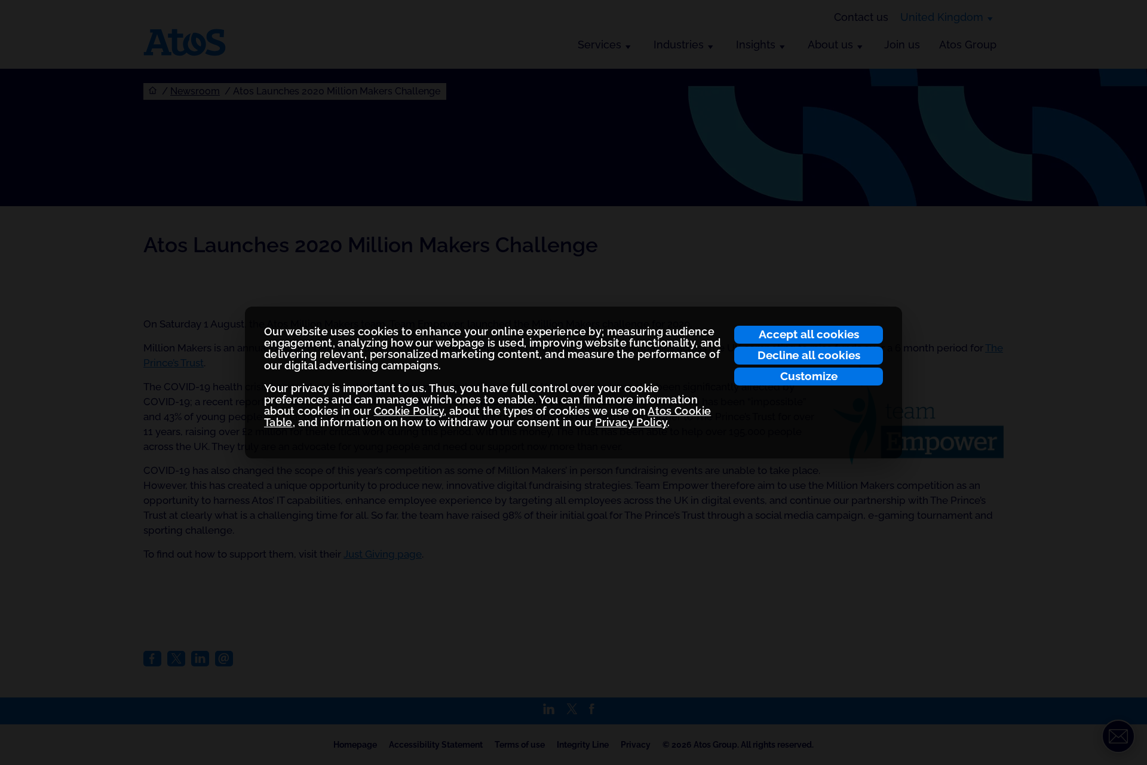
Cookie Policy (409, 411)
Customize (809, 375)
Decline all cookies (808, 355)
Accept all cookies (809, 334)
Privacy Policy (631, 422)
